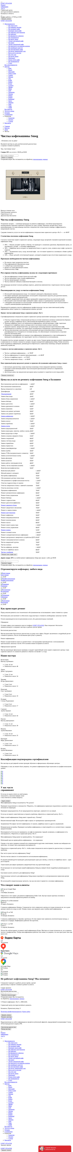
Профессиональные (7, 580)
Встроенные (5, 591)
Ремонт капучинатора (8, 512)
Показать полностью (7, 375)
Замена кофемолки (7, 416)
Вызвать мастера (7, 1017)
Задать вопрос (6, 801)
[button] (8, 116)
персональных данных (40, 159)
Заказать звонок (6, 19)
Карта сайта (26, 1011)
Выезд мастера (6, 1029)
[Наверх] (1, 1031)
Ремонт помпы (6, 530)
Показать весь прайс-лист (9, 554)
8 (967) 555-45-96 (38, 625)
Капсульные (5, 575)
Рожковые (4, 586)
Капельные (4, 602)
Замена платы (5, 426)
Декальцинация (6, 394)
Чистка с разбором (7, 552)
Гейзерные (4, 597)
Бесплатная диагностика (9, 1027)
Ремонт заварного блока (9, 505)
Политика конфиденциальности (11, 1011)
